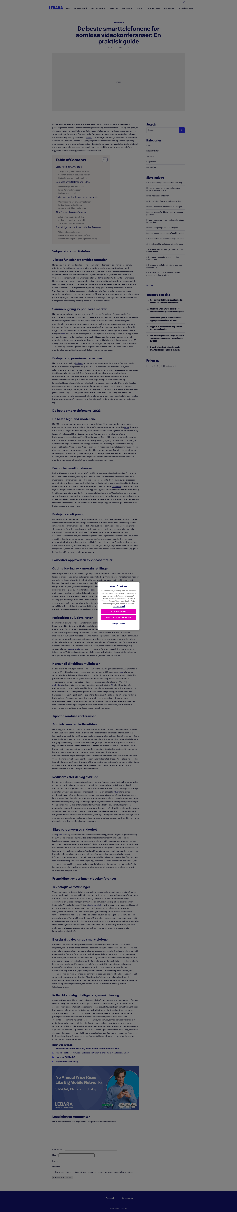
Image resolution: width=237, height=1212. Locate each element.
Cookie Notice (118, 606)
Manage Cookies (118, 623)
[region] (118, 606)
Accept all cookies (118, 611)
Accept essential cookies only (118, 617)
